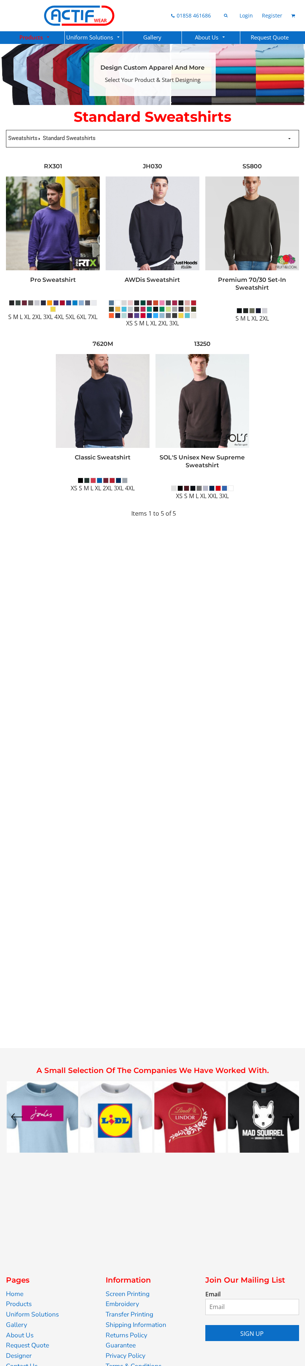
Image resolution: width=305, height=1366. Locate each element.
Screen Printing (128, 1294)
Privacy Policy (125, 1355)
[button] (35, 37)
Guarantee (121, 1345)
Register (272, 15)
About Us (19, 1335)
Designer (19, 1355)
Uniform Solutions (32, 1314)
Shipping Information (136, 1325)
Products (19, 1304)
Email (213, 1294)
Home (14, 1294)
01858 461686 (194, 15)
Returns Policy (126, 1335)
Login (246, 15)
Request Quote (27, 1345)
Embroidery (122, 1304)
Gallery (16, 1325)
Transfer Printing (129, 1314)
